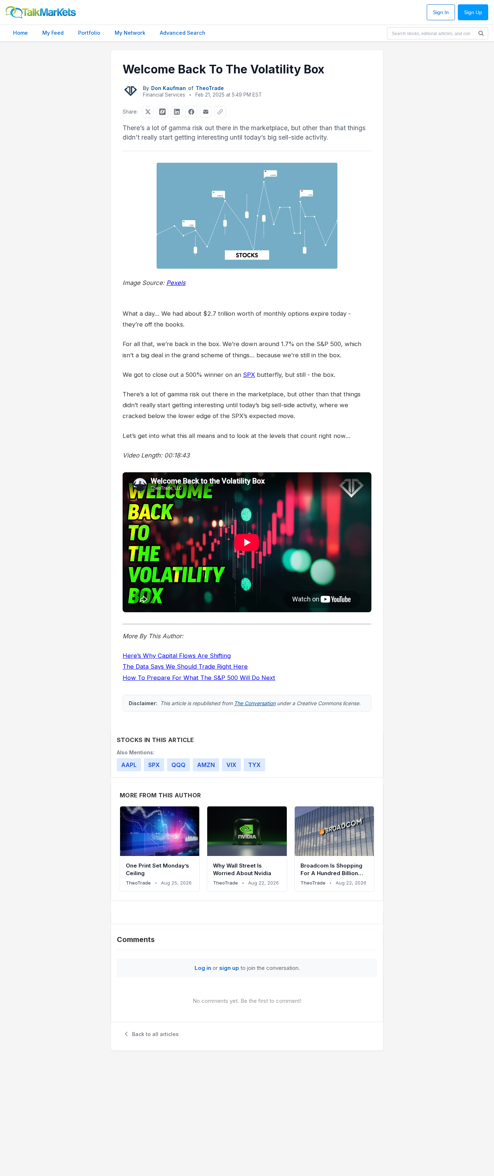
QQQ (178, 764)
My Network (130, 33)
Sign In (441, 12)
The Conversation (255, 703)
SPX (249, 374)
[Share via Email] (206, 112)
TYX (254, 764)
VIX (231, 764)
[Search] (481, 33)
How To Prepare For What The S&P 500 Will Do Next (199, 677)
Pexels (176, 282)
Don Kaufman (168, 88)
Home (20, 33)
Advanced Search (182, 33)
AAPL (129, 764)
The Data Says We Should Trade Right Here (185, 666)
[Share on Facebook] (191, 112)
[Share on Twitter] (148, 112)
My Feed (53, 33)
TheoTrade (210, 88)
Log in (203, 967)
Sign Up (473, 12)
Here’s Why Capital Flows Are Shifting (177, 655)
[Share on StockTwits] (162, 112)
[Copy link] (220, 112)
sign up (229, 967)
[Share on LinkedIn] (177, 112)
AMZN (206, 764)
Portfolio (89, 33)
